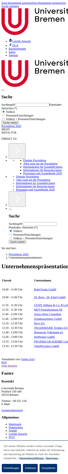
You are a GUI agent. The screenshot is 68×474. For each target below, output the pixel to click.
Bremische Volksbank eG (48, 332)
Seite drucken (9, 365)
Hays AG (39, 323)
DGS (12, 437)
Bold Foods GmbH (45, 289)
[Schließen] (10, 209)
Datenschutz (16, 427)
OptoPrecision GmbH (46, 346)
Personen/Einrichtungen (19, 115)
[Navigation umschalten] (2, 90)
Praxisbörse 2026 (11, 126)
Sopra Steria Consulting (47, 314)
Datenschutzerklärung (31, 458)
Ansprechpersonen (12, 410)
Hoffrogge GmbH (44, 336)
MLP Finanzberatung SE (48, 309)
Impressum (15, 424)
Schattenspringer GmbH (48, 318)
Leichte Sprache (18, 433)
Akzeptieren (48, 467)
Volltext (10, 111)
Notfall (13, 430)
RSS (4, 362)
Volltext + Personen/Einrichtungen (25, 119)
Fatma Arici (28, 359)
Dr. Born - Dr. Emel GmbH (50, 297)
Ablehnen (30, 467)
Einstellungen (11, 467)
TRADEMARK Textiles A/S (51, 327)
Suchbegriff (8, 104)
